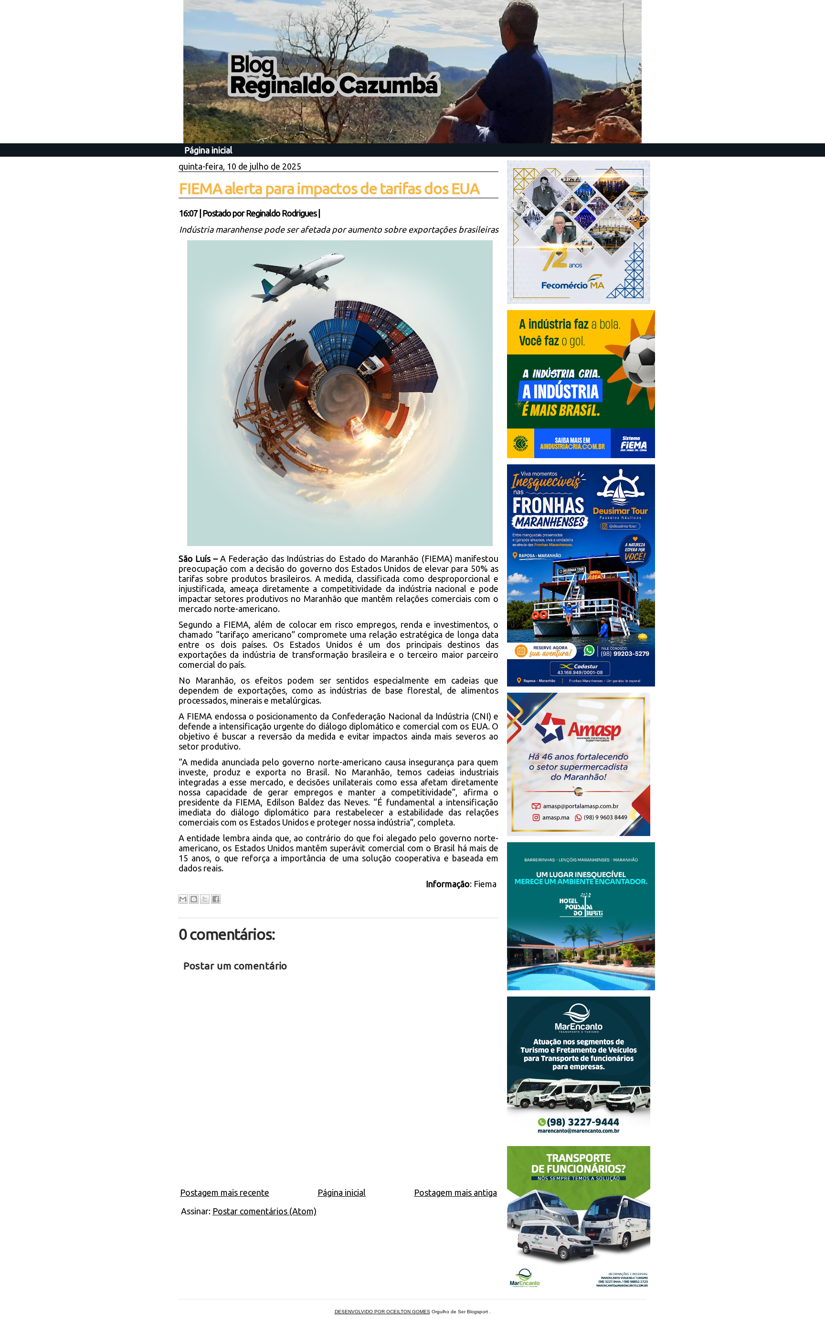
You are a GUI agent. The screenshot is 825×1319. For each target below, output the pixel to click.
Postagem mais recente (224, 1192)
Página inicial (208, 150)
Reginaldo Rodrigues (281, 213)
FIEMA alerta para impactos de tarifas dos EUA (329, 188)
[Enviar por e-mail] (183, 899)
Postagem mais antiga (455, 1192)
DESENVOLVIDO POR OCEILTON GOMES (382, 1311)
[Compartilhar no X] (205, 899)
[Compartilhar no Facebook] (216, 899)
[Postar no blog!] (194, 899)
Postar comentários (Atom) (264, 1211)
